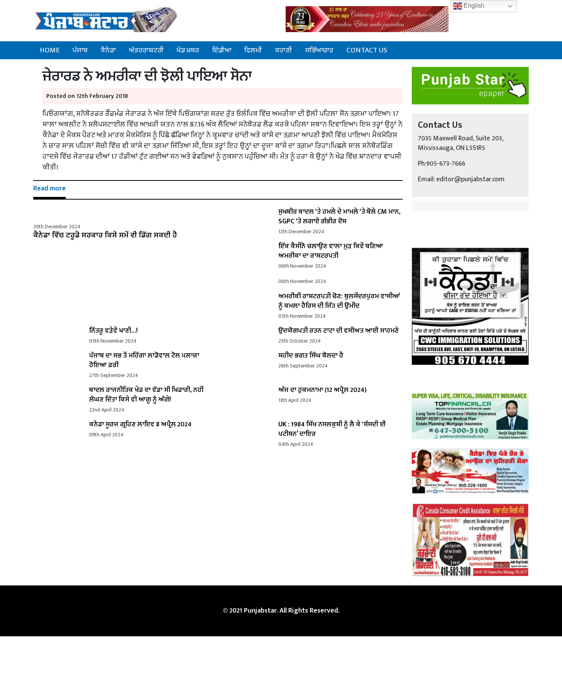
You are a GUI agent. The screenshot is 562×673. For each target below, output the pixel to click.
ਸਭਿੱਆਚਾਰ (319, 50)
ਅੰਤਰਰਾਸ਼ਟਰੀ (146, 50)
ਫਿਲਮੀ (253, 50)
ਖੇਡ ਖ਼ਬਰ (188, 50)
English (473, 5)
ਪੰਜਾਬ (80, 50)
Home (50, 50)
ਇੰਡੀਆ (221, 50)
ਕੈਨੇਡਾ (108, 50)
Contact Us (366, 50)
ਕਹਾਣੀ (283, 50)
